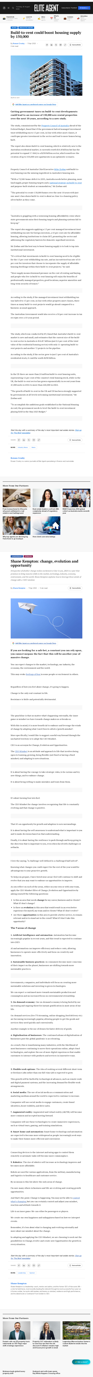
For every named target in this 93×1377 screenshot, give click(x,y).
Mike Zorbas (60, 169)
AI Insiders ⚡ (84, 8)
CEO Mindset (21, 751)
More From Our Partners (15, 485)
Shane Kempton (19, 588)
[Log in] (4, 7)
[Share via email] (60, 45)
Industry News (26, 27)
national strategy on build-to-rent (66, 182)
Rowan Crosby (18, 43)
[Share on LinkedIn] (51, 45)
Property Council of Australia (55, 125)
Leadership (17, 556)
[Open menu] (8, 8)
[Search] (13, 8)
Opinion (28, 556)
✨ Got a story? (81, 1362)
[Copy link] (65, 45)
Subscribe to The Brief (69, 8)
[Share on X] (56, 45)
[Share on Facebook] (47, 45)
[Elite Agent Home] (46, 8)
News (14, 27)
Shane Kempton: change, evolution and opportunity (44, 563)
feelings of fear (33, 674)
